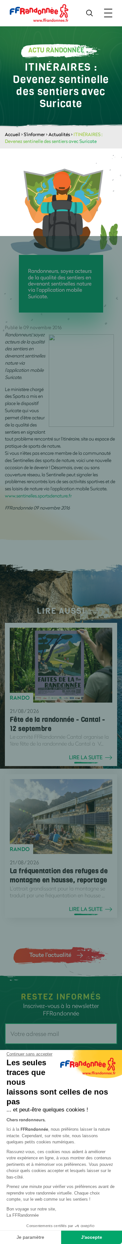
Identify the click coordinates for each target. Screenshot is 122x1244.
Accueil (12, 134)
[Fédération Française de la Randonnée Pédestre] (39, 12)
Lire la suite (85, 757)
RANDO (20, 697)
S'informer (34, 134)
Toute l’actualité (50, 954)
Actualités (59, 134)
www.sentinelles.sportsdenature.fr (38, 496)
